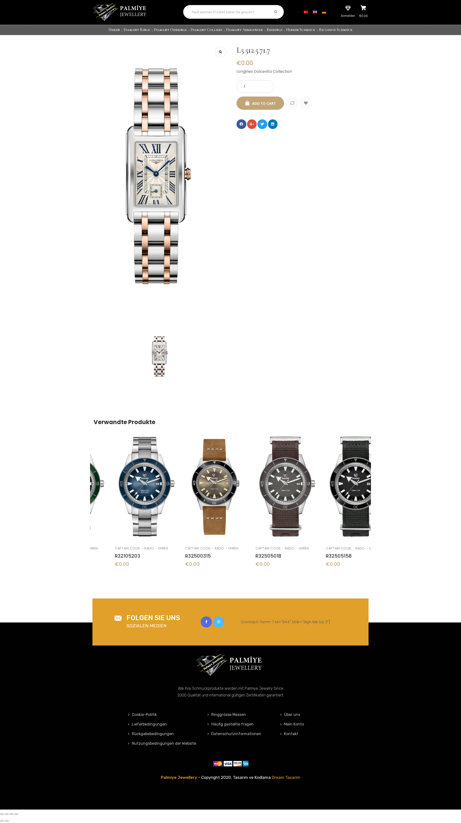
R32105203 (106, 556)
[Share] (7, 814)
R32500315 (177, 556)
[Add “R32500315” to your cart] (195, 477)
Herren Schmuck (300, 29)
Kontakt (291, 734)
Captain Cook (106, 548)
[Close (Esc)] (2, 814)
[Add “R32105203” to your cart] (125, 477)
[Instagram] (218, 622)
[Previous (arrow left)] (2, 821)
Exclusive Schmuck (335, 29)
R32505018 (247, 556)
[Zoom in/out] (16, 814)
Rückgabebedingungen (153, 734)
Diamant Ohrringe (170, 29)
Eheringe (274, 29)
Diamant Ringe (137, 29)
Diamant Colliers (206, 29)
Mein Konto (294, 724)
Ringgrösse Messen (228, 714)
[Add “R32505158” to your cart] (336, 477)
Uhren (114, 29)
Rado (128, 548)
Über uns (292, 714)
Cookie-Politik (144, 714)
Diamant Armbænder (244, 29)
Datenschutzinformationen (236, 734)
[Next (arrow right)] (7, 821)
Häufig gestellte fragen (232, 724)
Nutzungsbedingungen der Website (164, 743)
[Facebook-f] (206, 622)
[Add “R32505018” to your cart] (266, 477)
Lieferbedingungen (149, 724)
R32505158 (318, 556)
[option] (125, 504)
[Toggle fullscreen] (11, 814)
